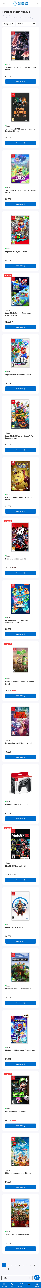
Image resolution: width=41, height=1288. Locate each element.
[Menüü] (3, 3)
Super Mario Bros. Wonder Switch (18, 375)
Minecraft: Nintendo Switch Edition (18, 989)
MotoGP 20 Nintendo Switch (15, 866)
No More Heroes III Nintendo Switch (18, 743)
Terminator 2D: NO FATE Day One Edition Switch (20, 68)
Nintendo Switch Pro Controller (16, 805)
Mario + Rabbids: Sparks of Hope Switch (20, 1050)
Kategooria (7, 24)
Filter (5, 1278)
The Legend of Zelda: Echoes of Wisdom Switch (20, 191)
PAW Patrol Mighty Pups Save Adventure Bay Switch (16, 621)
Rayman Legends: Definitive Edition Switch (18, 498)
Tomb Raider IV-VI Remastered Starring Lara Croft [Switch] (20, 130)
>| (8, 1269)
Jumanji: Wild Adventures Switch (17, 1235)
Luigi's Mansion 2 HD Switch (15, 1112)
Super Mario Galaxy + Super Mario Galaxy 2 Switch (18, 314)
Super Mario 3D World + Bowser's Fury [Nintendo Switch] (19, 437)
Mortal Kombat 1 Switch (14, 927)
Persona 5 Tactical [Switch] (15, 559)
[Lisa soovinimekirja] (36, 29)
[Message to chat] (37, 1277)
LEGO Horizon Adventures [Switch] (18, 1173)
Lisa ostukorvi (19, 81)
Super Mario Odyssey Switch (16, 252)
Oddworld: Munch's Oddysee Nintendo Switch (19, 683)
